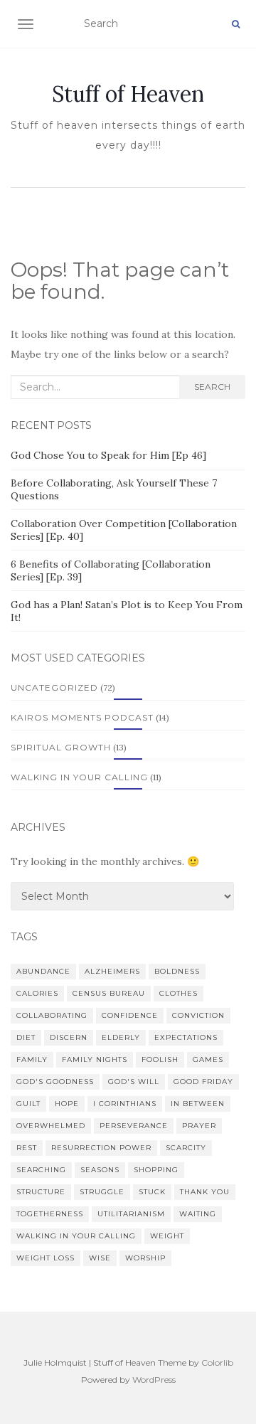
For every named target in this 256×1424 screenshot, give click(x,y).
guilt (28, 1103)
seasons (99, 1169)
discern (68, 1037)
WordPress (154, 1379)
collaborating (51, 1015)
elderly (121, 1037)
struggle (102, 1191)
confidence (130, 1015)
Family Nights (94, 1059)
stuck (152, 1191)
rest (26, 1147)
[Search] (235, 24)
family (32, 1059)
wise (100, 1258)
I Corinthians (124, 1103)
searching (41, 1169)
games (208, 1059)
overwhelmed (50, 1125)
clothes (178, 993)
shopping (156, 1169)
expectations (186, 1037)
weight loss (45, 1258)
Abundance (43, 971)
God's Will (133, 1081)
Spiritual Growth (61, 747)
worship (145, 1258)
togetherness (49, 1213)
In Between (198, 1103)
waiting (197, 1213)
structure (40, 1191)
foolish (160, 1059)
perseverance (134, 1125)
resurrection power (101, 1147)
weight (167, 1235)
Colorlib (217, 1362)
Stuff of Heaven (128, 94)
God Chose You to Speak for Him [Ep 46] (108, 455)
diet (26, 1037)
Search (212, 386)
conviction (198, 1015)
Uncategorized (54, 687)
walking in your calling (76, 1235)
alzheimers (112, 971)
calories (37, 993)
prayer (199, 1125)
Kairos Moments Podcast (82, 717)
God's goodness (55, 1081)
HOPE (67, 1103)
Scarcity (186, 1147)
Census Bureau (109, 993)
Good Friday (203, 1081)
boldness (177, 971)
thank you (205, 1191)
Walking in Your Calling (79, 777)
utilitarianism (131, 1213)
